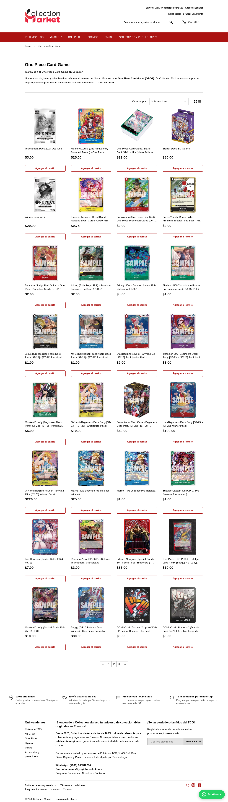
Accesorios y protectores (138, 37)
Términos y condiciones (72, 785)
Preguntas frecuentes (68, 773)
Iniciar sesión (174, 14)
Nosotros (87, 773)
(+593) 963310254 (80, 765)
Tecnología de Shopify (66, 799)
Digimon (93, 37)
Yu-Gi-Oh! (56, 37)
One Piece (74, 37)
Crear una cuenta (194, 14)
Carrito (194, 22)
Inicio (27, 46)
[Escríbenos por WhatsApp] (187, 785)
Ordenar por (139, 101)
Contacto (100, 773)
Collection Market (42, 799)
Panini (109, 37)
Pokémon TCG (34, 37)
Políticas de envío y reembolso (41, 785)
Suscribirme (193, 741)
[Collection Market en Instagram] (193, 785)
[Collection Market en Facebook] (199, 785)
